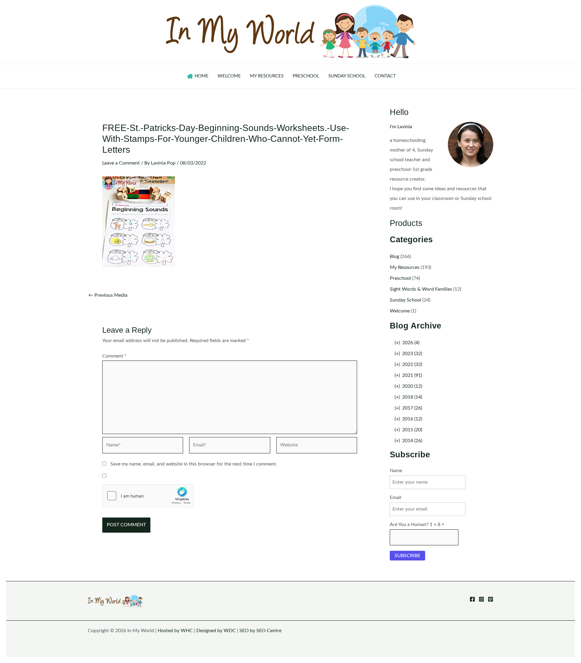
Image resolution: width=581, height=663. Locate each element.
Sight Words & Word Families (421, 289)
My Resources (404, 267)
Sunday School (405, 300)
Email (395, 497)
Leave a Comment (121, 163)
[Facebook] (472, 599)
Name (396, 470)
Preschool (400, 278)
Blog (394, 256)
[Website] (316, 446)
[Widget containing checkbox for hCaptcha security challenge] (148, 495)
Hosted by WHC (175, 630)
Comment (114, 356)
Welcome (400, 311)
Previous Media (107, 295)
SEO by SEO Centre (260, 630)
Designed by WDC (216, 630)
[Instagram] (481, 599)
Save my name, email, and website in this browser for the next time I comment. (193, 464)
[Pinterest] (490, 599)
